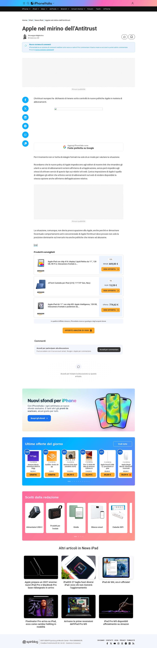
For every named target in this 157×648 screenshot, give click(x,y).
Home (24, 20)
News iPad (39, 20)
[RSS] (133, 643)
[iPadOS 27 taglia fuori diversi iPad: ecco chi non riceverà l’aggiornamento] (78, 567)
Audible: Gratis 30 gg (51, 465)
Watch (64, 9)
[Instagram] (118, 643)
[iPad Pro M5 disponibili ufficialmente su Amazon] (116, 606)
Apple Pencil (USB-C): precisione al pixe (107, 466)
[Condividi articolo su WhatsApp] (25, 135)
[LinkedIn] (129, 643)
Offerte (106, 9)
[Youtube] (114, 643)
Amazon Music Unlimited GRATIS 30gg (33, 466)
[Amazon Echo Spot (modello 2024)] (70, 456)
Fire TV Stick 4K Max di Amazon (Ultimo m (89, 466)
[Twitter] (110, 643)
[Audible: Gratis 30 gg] (52, 456)
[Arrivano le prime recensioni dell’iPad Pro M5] (78, 606)
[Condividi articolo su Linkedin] (25, 117)
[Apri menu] (53, 3)
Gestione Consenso (73, 643)
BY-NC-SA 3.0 (60, 643)
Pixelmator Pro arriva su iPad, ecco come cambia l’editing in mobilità (41, 624)
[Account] (132, 3)
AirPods (53, 9)
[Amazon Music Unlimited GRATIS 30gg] (33, 456)
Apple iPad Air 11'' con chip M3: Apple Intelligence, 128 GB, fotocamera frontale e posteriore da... (72, 305)
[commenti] (124, 36)
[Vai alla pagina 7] (82, 481)
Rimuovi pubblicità (78, 89)
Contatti (109, 640)
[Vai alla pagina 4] (76, 481)
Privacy (123, 640)
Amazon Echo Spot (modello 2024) (70, 465)
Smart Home (77, 9)
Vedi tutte (122, 444)
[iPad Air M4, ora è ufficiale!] (116, 567)
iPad (35, 9)
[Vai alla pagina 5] (78, 481)
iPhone (25, 9)
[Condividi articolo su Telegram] (25, 126)
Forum (90, 9)
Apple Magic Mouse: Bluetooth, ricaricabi (126, 466)
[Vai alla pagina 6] (80, 481)
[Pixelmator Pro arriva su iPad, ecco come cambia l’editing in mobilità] (41, 606)
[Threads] (122, 643)
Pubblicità (131, 640)
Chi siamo (100, 640)
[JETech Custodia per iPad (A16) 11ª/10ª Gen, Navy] (41, 284)
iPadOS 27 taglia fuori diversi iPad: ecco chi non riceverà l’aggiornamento (78, 585)
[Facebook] (107, 643)
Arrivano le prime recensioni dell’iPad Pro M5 (78, 622)
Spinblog (53, 640)
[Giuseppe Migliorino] (24, 36)
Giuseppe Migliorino (36, 35)
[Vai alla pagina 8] (84, 481)
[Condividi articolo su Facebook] (25, 100)
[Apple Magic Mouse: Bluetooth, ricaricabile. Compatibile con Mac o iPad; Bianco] (126, 456)
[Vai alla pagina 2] (72, 481)
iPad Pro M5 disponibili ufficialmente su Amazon (116, 622)
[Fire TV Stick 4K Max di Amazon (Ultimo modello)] (89, 456)
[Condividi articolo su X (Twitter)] (25, 108)
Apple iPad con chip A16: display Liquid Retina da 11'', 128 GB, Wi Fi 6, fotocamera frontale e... (72, 262)
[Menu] (24, 3)
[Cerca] (28, 3)
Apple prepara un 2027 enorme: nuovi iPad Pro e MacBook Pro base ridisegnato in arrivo (41, 585)
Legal (116, 640)
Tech (98, 9)
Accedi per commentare (109, 350)
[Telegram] (125, 643)
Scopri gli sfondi (38, 418)
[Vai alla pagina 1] (69, 481)
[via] (36, 245)
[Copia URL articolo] (25, 143)
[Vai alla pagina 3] (74, 481)
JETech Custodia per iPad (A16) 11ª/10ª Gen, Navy (69, 283)
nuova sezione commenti (44, 50)
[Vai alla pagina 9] (86, 481)
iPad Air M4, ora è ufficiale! (116, 582)
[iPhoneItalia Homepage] (41, 3)
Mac (43, 9)
